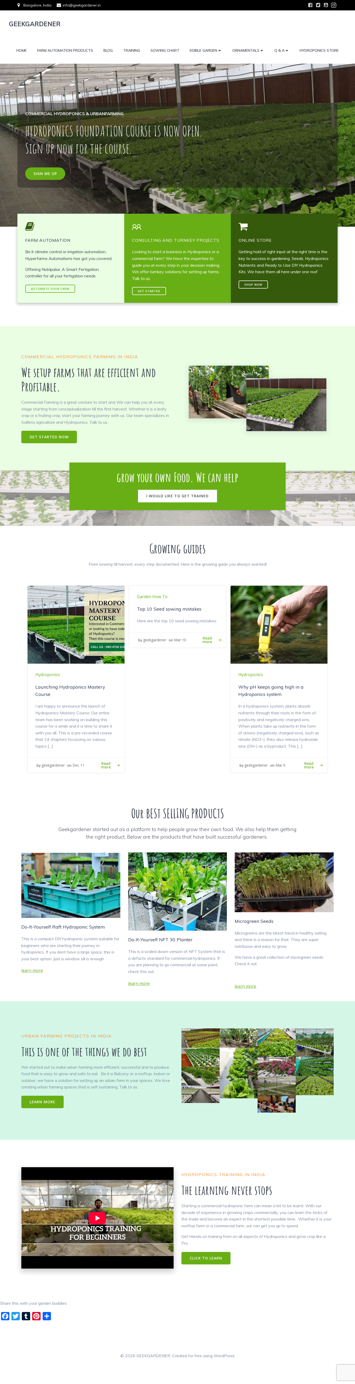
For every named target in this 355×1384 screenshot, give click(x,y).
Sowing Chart (164, 50)
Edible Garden (203, 50)
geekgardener (53, 765)
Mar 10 (180, 639)
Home (21, 50)
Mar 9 (280, 765)
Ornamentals (245, 50)
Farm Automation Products (65, 50)
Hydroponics (47, 674)
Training (131, 50)
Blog (108, 50)
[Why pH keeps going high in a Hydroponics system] (279, 624)
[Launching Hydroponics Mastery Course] (76, 624)
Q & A (279, 50)
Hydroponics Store (319, 50)
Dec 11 (78, 765)
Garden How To (152, 596)
